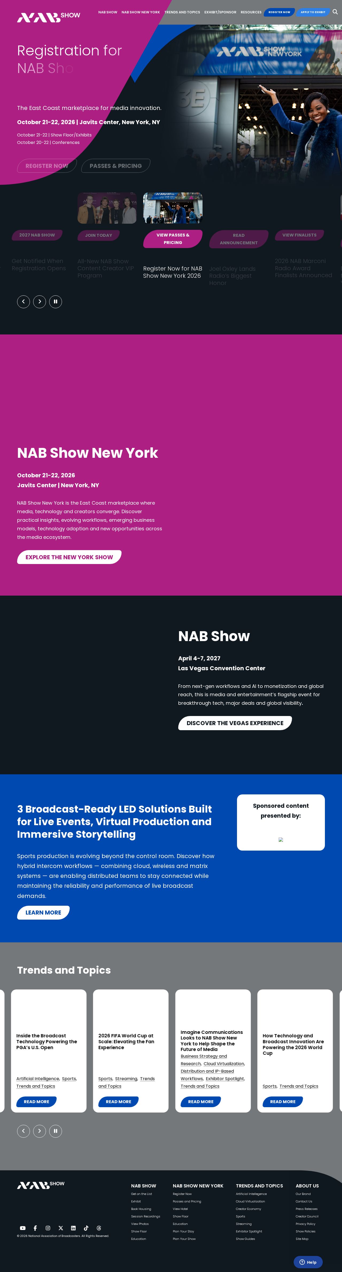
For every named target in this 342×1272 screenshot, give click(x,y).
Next (43, 301)
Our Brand (303, 1194)
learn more (43, 912)
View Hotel (180, 1209)
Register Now (182, 1194)
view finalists (299, 235)
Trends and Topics (35, 1086)
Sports (69, 1079)
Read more (39, 1103)
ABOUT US (307, 1186)
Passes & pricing (116, 162)
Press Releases (307, 1209)
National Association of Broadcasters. (54, 1236)
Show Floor (139, 1231)
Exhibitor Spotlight (225, 1079)
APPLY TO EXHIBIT (313, 12)
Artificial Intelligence (37, 1079)
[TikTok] (86, 1228)
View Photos (140, 1224)
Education (138, 1239)
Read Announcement (239, 239)
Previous (23, 301)
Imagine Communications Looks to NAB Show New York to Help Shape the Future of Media (212, 1041)
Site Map (302, 1239)
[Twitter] (60, 1228)
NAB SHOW (143, 1186)
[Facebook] (35, 1228)
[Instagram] (47, 1228)
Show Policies (306, 1231)
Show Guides (245, 1239)
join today (98, 235)
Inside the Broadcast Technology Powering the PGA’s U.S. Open (46, 1041)
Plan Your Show (184, 1239)
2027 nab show (37, 235)
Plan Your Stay (183, 1231)
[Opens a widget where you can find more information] (308, 1262)
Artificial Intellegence (251, 1194)
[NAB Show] (56, 12)
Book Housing (141, 1209)
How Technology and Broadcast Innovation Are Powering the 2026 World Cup (293, 1044)
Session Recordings (145, 1216)
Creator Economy (248, 1209)
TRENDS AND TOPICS (259, 1186)
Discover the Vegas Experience (235, 723)
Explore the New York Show (69, 557)
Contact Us (304, 1201)
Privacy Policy (305, 1224)
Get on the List (141, 1194)
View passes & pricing (173, 239)
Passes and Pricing (187, 1201)
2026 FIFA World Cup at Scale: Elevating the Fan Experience (126, 1041)
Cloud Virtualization (224, 1064)
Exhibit (136, 1201)
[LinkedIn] (73, 1228)
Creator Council (307, 1216)
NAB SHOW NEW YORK (198, 1186)
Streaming (126, 1079)
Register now (47, 162)
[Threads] (99, 1228)
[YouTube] (22, 1228)
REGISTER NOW (279, 12)
